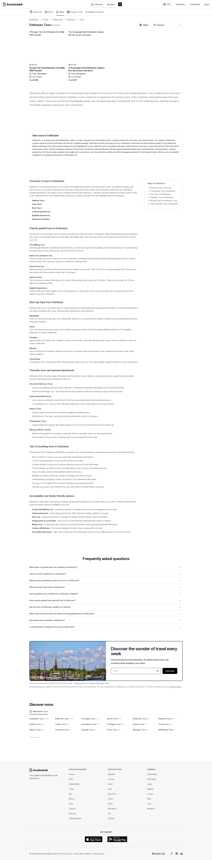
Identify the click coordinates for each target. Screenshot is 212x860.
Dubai (110, 784)
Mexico (72, 799)
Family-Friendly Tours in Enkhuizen (164, 204)
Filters (145, 25)
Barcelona (112, 809)
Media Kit (151, 809)
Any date (110, 4)
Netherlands (58, 20)
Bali (109, 813)
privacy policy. (176, 687)
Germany (72, 813)
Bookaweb (33, 20)
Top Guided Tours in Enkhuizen (162, 191)
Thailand (72, 809)
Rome (110, 804)
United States (74, 784)
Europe (45, 20)
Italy (70, 794)
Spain (71, 779)
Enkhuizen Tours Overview (160, 188)
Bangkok (111, 774)
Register (150, 789)
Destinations (152, 774)
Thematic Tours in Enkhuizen (161, 197)
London (111, 779)
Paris (110, 789)
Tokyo (110, 799)
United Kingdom (75, 818)
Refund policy (98, 854)
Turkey (71, 789)
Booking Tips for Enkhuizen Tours (163, 201)
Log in (206, 4)
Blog (149, 799)
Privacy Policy (80, 683)
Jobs (149, 804)
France (71, 774)
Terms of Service (97, 683)
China (71, 804)
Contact (150, 794)
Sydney (111, 818)
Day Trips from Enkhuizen (160, 194)
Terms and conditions (83, 854)
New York (112, 794)
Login (149, 784)
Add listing (151, 779)
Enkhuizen (99, 4)
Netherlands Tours (40, 711)
